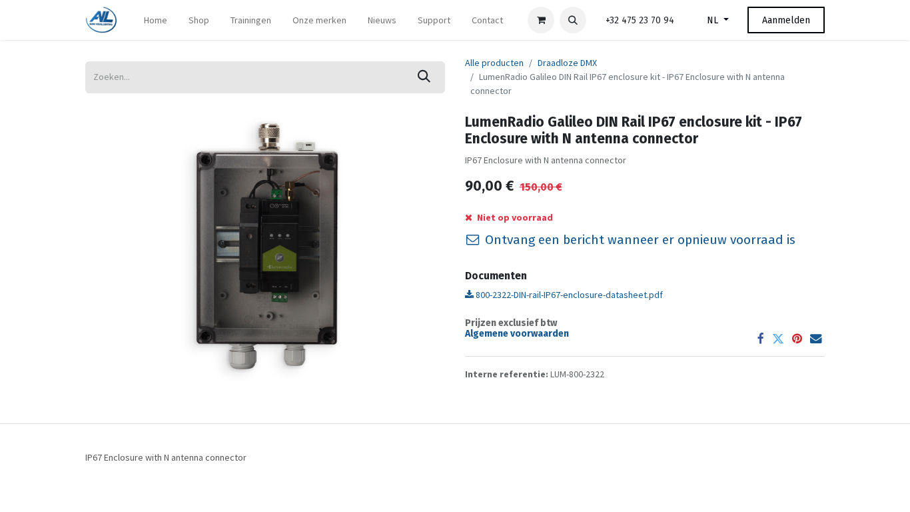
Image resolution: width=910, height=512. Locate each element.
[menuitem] (155, 20)
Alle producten (494, 63)
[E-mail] (816, 339)
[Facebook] (760, 339)
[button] (573, 20)
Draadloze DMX (567, 63)
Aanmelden (786, 20)
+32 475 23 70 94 (640, 20)
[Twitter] (778, 339)
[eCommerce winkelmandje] (541, 20)
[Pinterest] (797, 339)
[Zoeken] (424, 77)
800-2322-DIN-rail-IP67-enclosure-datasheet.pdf (568, 295)
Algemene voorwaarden (517, 333)
